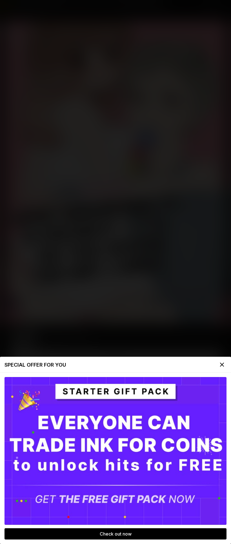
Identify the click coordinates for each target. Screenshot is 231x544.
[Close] (221, 364)
